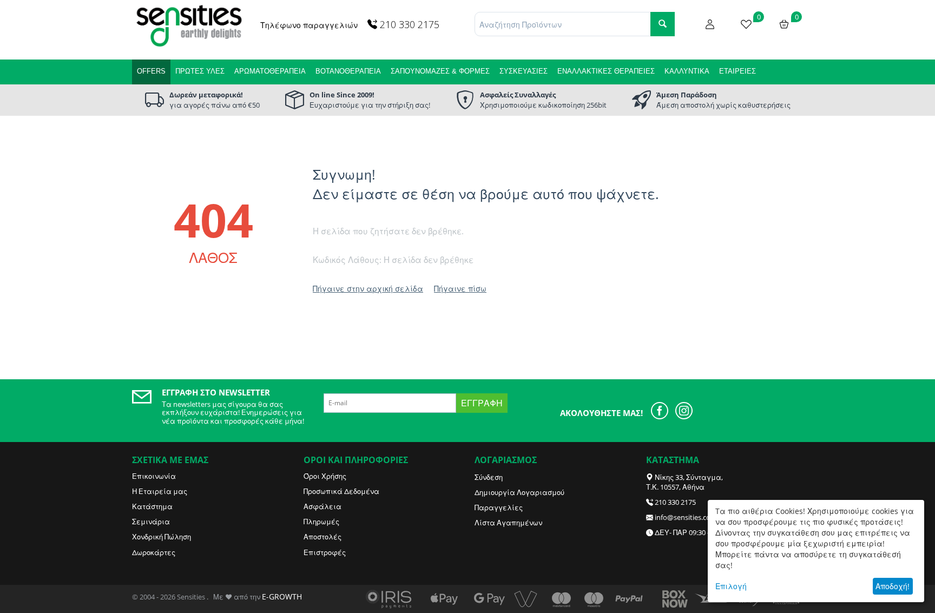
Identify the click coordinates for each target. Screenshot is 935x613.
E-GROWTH (282, 596)
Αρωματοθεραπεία (270, 71)
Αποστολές (322, 537)
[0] (746, 23)
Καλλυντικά (686, 71)
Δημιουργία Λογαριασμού (519, 492)
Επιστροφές (325, 552)
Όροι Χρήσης (325, 476)
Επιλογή (731, 586)
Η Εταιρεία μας (159, 491)
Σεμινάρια (151, 521)
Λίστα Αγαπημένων (508, 523)
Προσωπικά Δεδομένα (341, 491)
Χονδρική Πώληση (161, 537)
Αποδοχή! (892, 586)
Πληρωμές (321, 521)
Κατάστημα (152, 506)
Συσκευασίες (523, 71)
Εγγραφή (482, 403)
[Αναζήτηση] (662, 24)
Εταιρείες (737, 71)
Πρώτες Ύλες (200, 71)
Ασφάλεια (322, 506)
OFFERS (151, 71)
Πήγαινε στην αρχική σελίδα (368, 289)
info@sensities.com (686, 517)
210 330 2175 (675, 502)
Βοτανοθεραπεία (348, 71)
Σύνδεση (489, 477)
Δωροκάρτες (153, 552)
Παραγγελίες (499, 507)
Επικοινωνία (154, 476)
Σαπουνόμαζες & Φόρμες (440, 71)
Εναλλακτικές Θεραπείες (606, 71)
